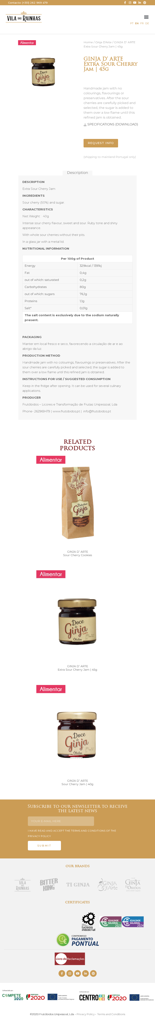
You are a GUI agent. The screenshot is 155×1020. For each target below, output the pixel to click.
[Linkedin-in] (139, 2)
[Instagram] (130, 2)
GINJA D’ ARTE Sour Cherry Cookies (77, 553)
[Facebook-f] (125, 2)
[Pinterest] (144, 2)
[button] (146, 17)
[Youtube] (135, 2)
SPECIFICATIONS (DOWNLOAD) (112, 124)
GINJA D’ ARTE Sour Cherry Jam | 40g (77, 782)
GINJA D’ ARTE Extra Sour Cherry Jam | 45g (77, 667)
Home (88, 42)
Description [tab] (77, 173)
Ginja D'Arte (103, 42)
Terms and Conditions (111, 1014)
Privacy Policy (86, 1014)
